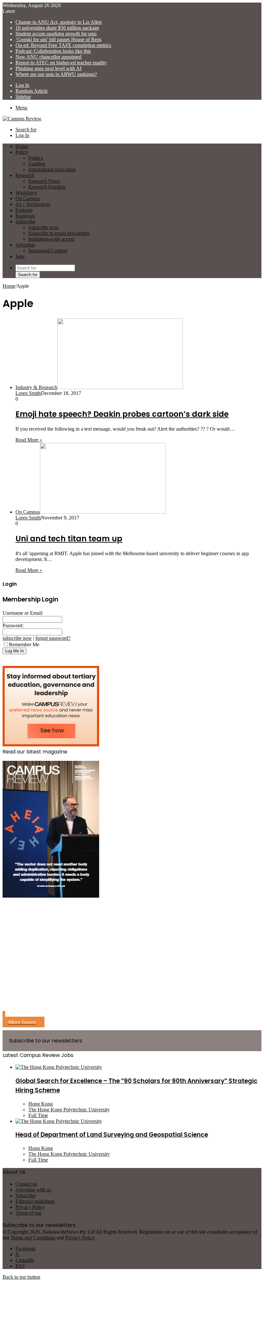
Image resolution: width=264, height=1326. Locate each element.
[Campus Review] (22, 118)
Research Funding (46, 187)
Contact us (26, 1184)
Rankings (25, 216)
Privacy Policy (30, 1207)
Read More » (28, 440)
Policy (21, 152)
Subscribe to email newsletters (59, 233)
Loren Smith (28, 393)
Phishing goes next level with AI (48, 68)
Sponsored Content (47, 250)
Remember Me (24, 644)
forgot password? (53, 638)
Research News (44, 181)
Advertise (25, 244)
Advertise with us (33, 1189)
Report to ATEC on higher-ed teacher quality (61, 62)
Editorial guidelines (35, 1201)
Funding (36, 163)
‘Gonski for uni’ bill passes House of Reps (58, 39)
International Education (52, 169)
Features (24, 210)
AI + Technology (33, 204)
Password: (13, 625)
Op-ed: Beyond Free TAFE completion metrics (63, 45)
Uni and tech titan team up (68, 538)
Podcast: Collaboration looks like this (53, 51)
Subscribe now (43, 227)
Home (9, 286)
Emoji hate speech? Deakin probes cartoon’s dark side (122, 414)
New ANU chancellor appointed (48, 57)
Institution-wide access (51, 239)
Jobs (19, 256)
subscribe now (17, 638)
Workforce (26, 192)
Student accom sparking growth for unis (56, 33)
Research (24, 175)
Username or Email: (23, 613)
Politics (35, 158)
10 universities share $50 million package (57, 28)
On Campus (27, 198)
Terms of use (28, 1213)
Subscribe (25, 221)
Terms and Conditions (33, 1237)
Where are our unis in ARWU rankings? (56, 74)
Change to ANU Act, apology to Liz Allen (58, 22)
